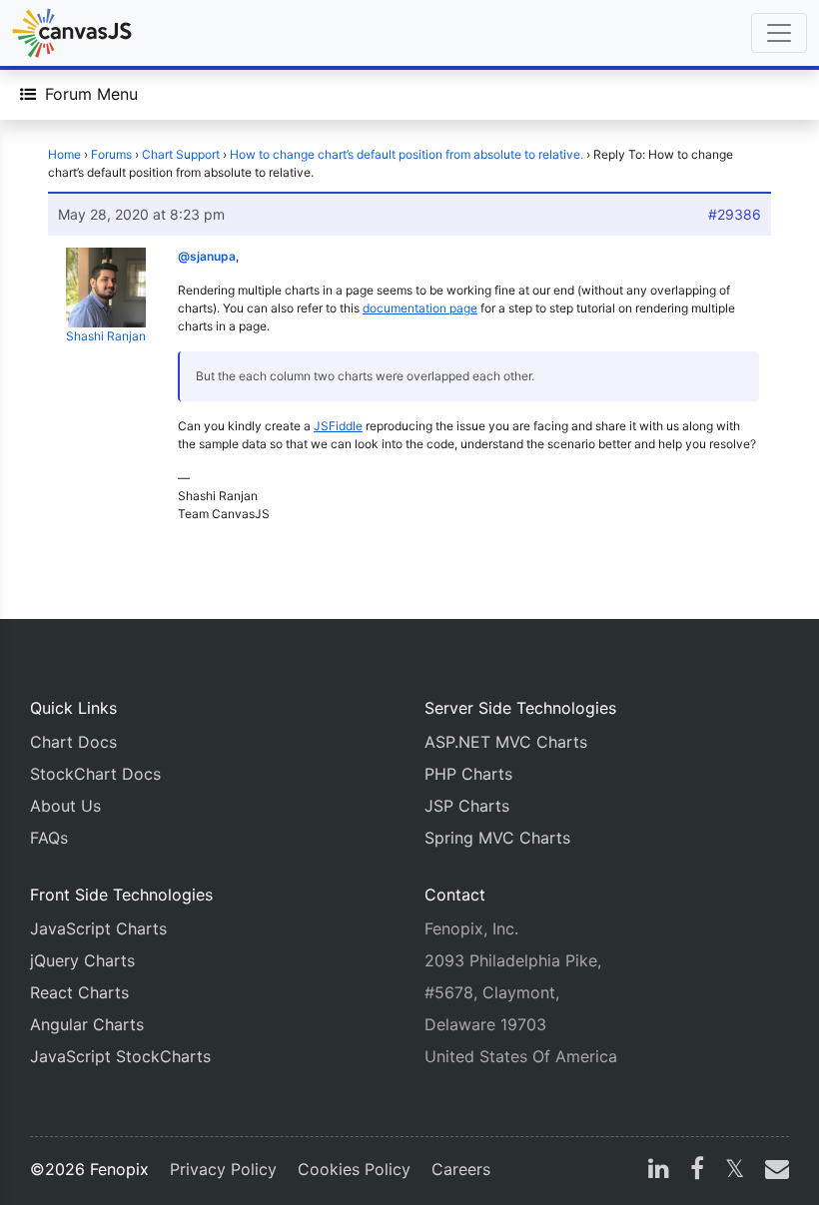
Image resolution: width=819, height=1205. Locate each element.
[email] (773, 1171)
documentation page (420, 308)
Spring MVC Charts (497, 838)
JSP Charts (466, 806)
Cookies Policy (354, 1169)
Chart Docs (73, 742)
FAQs (49, 838)
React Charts (79, 992)
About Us (65, 806)
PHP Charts (468, 774)
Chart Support (181, 154)
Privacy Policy (223, 1169)
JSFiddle (338, 425)
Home (64, 154)
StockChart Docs (95, 774)
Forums (111, 154)
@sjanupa (207, 256)
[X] (734, 1171)
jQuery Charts (82, 960)
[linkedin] (658, 1171)
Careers (460, 1169)
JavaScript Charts (98, 928)
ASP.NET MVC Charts (505, 742)
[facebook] (697, 1171)
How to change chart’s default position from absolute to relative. (406, 154)
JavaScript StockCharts (120, 1056)
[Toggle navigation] (779, 33)
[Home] (72, 33)
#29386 (734, 214)
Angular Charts (87, 1024)
